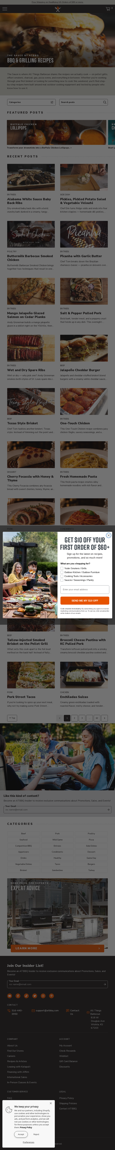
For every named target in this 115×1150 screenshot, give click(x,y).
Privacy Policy (26, 1127)
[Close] (51, 1103)
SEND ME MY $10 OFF (85, 600)
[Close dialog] (108, 535)
